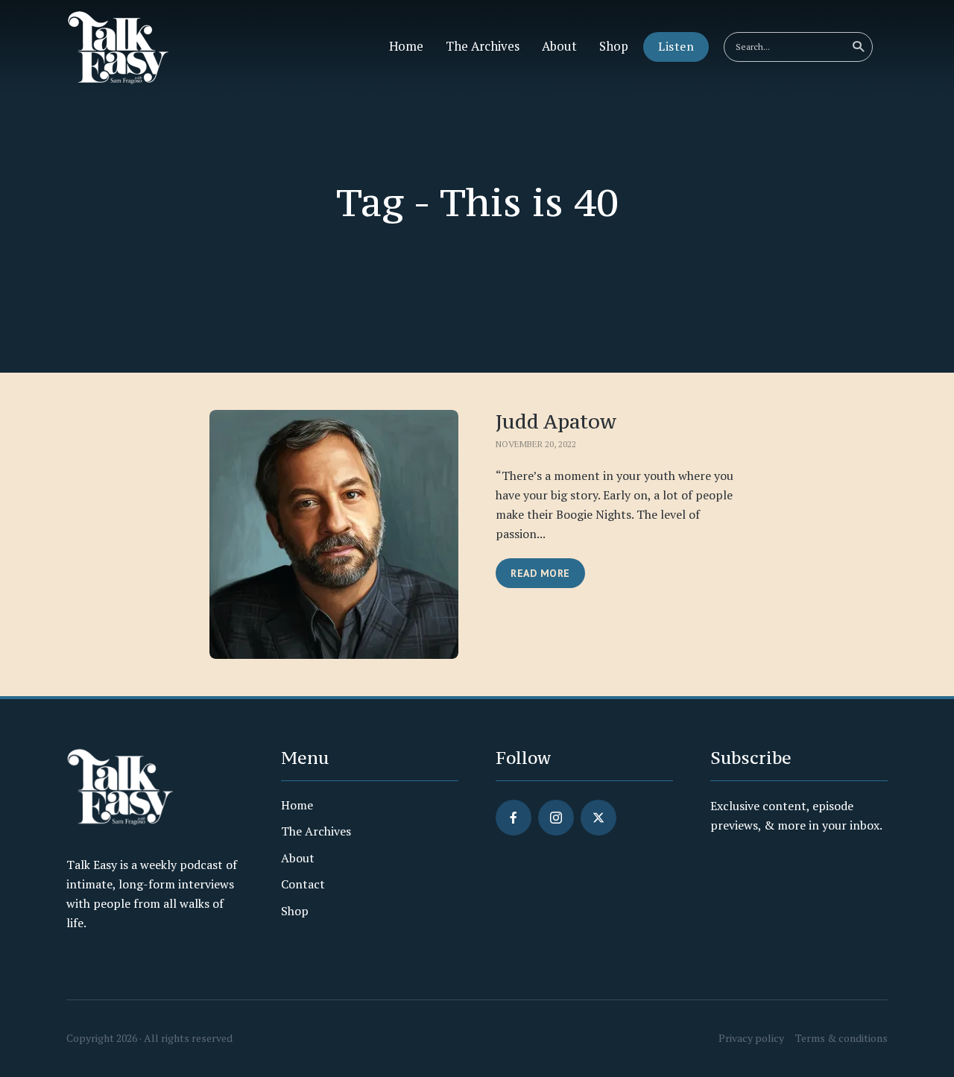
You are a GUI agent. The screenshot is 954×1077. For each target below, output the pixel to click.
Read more (540, 573)
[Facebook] (513, 818)
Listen (676, 46)
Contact (303, 884)
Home (406, 46)
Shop (613, 46)
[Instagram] (556, 818)
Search (858, 47)
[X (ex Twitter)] (598, 818)
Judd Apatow (556, 421)
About (559, 46)
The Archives (482, 46)
